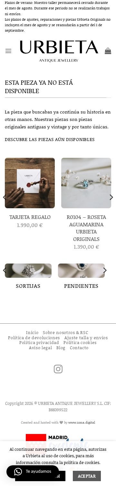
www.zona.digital (81, 422)
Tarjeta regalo (30, 216)
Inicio (32, 332)
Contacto (79, 348)
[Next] (111, 210)
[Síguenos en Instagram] (58, 370)
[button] (8, 50)
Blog (60, 348)
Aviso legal (40, 348)
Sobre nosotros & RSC (65, 332)
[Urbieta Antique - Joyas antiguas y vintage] (58, 51)
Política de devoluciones (34, 337)
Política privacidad (39, 342)
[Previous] (5, 210)
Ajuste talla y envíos (86, 337)
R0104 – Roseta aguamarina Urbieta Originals (86, 227)
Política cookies (79, 342)
